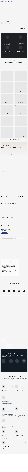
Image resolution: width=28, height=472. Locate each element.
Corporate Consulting (20, 102)
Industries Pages (9, 163)
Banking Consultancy (20, 113)
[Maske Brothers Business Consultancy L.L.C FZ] (7, 1)
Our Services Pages (21, 164)
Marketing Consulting (20, 91)
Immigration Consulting (21, 136)
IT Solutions (7, 91)
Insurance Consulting (7, 113)
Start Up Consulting (7, 136)
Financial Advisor (7, 102)
